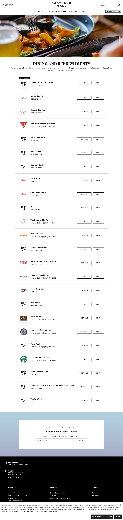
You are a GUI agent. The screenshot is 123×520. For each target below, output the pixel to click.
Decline (117, 516)
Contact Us (12, 498)
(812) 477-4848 (13, 477)
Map (98, 82)
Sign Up (80, 440)
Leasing (53, 495)
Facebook (95, 493)
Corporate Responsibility (17, 495)
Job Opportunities (15, 501)
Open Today (8, 4)
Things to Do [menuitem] (41, 11)
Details (84, 82)
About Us (11, 493)
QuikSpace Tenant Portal (59, 498)
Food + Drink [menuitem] (61, 11)
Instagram (95, 495)
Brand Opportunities (57, 493)
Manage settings (98, 516)
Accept (109, 516)
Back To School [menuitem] (81, 11)
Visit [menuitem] (70, 11)
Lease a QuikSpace (113, 11)
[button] (120, 504)
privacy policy (49, 505)
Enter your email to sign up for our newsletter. (61, 436)
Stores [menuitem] (51, 11)
